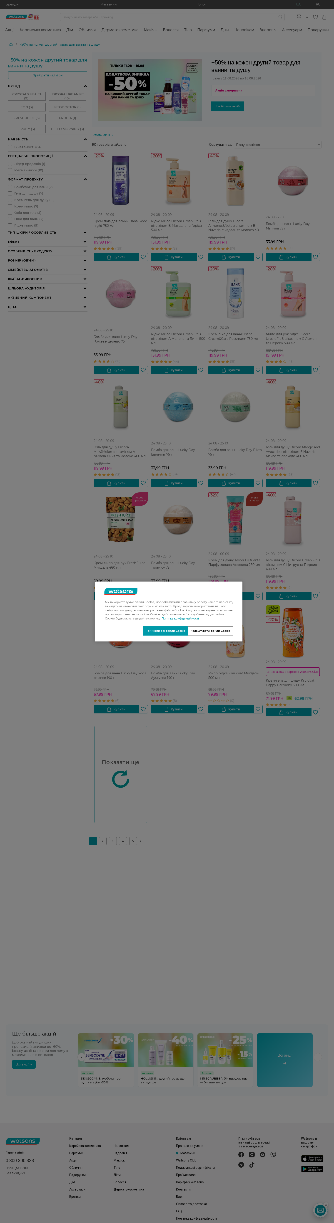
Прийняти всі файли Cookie (165, 630)
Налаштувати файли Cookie (210, 630)
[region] (168, 611)
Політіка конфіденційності (180, 618)
